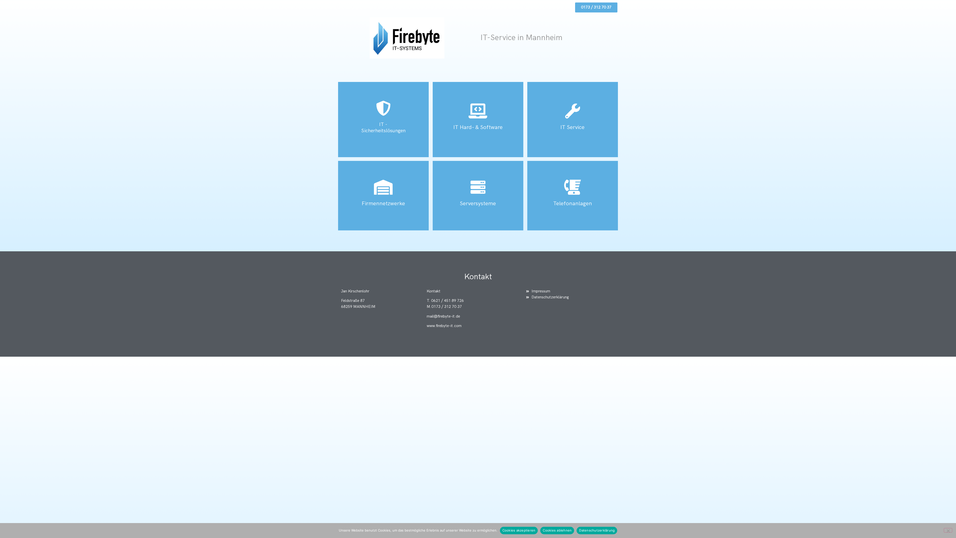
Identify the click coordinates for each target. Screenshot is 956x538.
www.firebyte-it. (440, 326)
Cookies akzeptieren (519, 530)
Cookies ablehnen (557, 530)
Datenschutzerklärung (597, 530)
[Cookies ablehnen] (948, 530)
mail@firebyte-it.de (443, 316)
